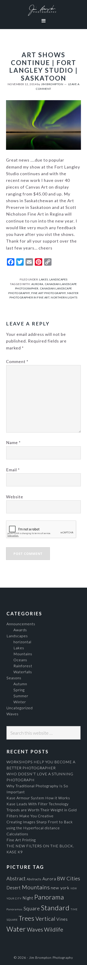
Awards (20, 630)
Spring (19, 690)
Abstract (16, 878)
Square (31, 908)
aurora (37, 284)
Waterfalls (22, 672)
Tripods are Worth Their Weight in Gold (41, 810)
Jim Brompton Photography (43, 10)
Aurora (49, 878)
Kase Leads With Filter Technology (37, 804)
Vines (62, 919)
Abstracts (34, 879)
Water (16, 929)
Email (13, 469)
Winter (19, 702)
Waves (12, 714)
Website (14, 496)
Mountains (22, 654)
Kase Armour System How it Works (38, 798)
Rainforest (22, 666)
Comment (17, 361)
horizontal (22, 642)
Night (28, 898)
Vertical (45, 918)
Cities (73, 878)
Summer (20, 696)
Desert (13, 887)
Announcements (20, 624)
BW (61, 878)
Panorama (49, 897)
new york (60, 887)
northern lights (64, 297)
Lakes (43, 279)
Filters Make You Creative (30, 816)
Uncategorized (19, 708)
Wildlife (53, 929)
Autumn (20, 684)
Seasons (13, 678)
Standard (55, 908)
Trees (27, 918)
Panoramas (14, 909)
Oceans (20, 660)
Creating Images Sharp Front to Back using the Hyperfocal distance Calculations (39, 828)
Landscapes (58, 279)
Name (13, 442)
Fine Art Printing (21, 840)
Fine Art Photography (48, 293)
